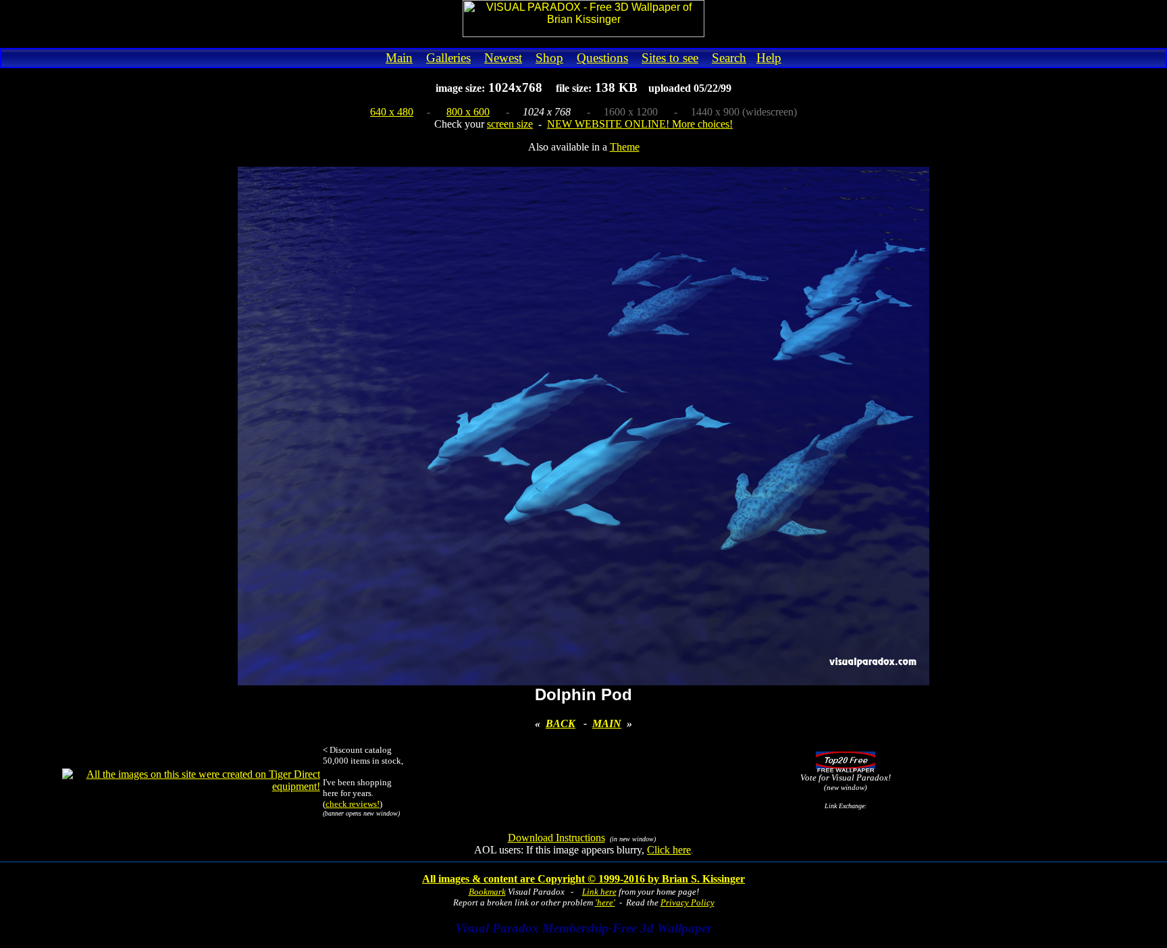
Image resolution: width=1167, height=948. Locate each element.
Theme (625, 147)
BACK (560, 723)
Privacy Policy (687, 902)
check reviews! (353, 804)
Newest (503, 58)
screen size (510, 124)
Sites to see (670, 58)
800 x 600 (468, 111)
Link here (599, 892)
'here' (605, 902)
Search (729, 58)
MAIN (606, 723)
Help (768, 58)
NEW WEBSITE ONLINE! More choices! (640, 124)
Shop (549, 58)
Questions (602, 58)
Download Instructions (556, 837)
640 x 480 (391, 111)
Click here (669, 849)
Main (399, 58)
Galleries (448, 58)
